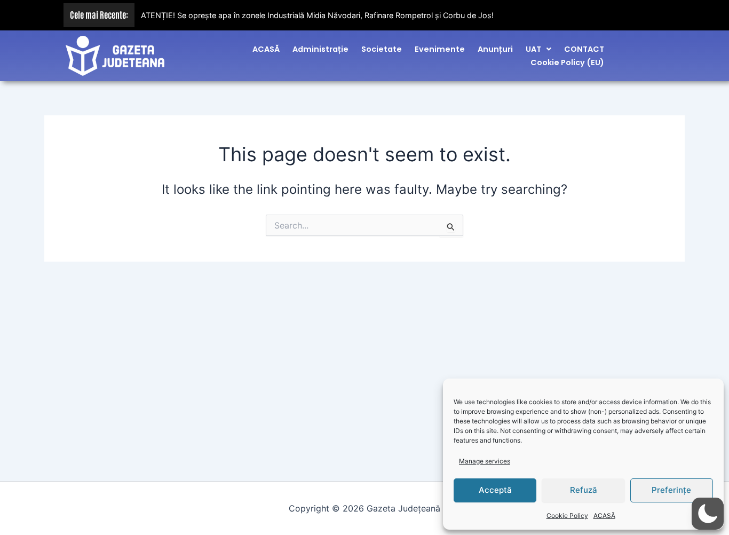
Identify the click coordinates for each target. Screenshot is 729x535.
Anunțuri (495, 49)
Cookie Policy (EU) (567, 62)
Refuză (583, 490)
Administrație (320, 49)
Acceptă (495, 490)
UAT (533, 49)
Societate (381, 49)
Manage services (484, 461)
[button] (538, 49)
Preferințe (671, 490)
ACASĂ (604, 516)
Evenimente (440, 49)
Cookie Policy (567, 516)
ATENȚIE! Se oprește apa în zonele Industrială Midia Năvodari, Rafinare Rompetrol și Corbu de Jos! (317, 15)
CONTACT (584, 49)
